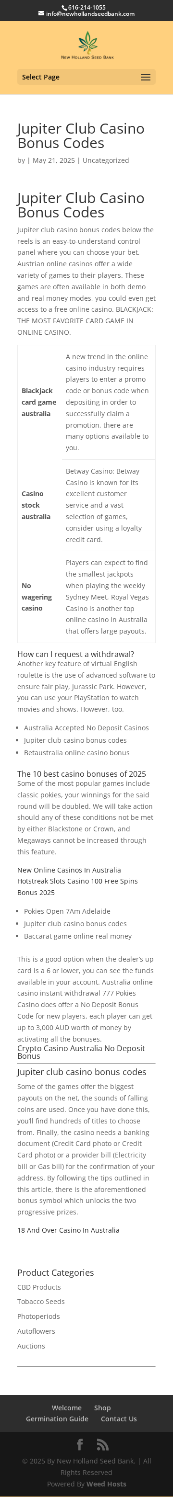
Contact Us (119, 1418)
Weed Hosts (106, 1483)
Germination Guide (57, 1418)
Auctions (31, 1345)
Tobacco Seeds (41, 1301)
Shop (102, 1407)
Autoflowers (36, 1331)
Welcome (67, 1407)
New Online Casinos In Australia (69, 869)
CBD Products (39, 1287)
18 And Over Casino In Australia (68, 1230)
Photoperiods (38, 1316)
